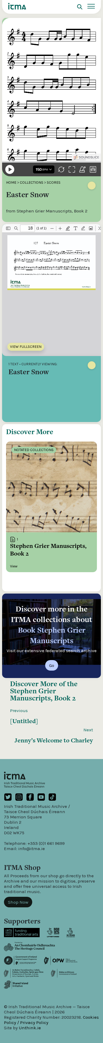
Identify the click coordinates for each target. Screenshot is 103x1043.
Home (11, 182)
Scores (53, 182)
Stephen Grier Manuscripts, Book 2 (43, 694)
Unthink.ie (30, 1027)
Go (51, 665)
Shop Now (18, 902)
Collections (31, 182)
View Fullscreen (25, 346)
